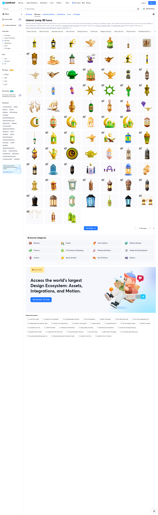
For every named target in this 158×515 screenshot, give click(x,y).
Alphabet (14, 123)
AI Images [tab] (76, 14)
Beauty (12, 134)
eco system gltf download (129, 332)
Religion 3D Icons (82, 31)
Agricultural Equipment (8, 148)
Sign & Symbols (71, 258)
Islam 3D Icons (70, 31)
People (68, 243)
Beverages (5, 142)
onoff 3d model (50, 327)
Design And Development (138, 250)
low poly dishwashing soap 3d (38, 336)
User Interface (103, 243)
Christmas (5, 115)
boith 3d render (145, 323)
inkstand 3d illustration (68, 327)
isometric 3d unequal (80, 323)
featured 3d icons (118, 26)
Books (12, 131)
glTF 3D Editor (150, 9)
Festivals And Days (104, 250)
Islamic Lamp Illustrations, (49, 28)
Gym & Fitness (103, 258)
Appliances (5, 131)
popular (103, 26)
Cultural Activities (7, 107)
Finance (37, 250)
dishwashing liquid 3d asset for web (64, 336)
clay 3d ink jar (93, 332)
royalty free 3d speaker (52, 319)
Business (5, 109)
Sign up (152, 3)
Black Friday (15, 153)
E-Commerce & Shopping (74, 250)
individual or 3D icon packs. (71, 26)
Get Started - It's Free (41, 300)
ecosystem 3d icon (34, 327)
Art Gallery (5, 134)
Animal (4, 151)
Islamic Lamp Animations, (33, 28)
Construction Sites (7, 159)
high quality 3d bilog (87, 327)
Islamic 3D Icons (31, 31)
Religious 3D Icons (106, 31)
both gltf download (122, 319)
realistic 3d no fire (85, 336)
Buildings (5, 112)
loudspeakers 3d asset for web (38, 323)
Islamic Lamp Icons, (63, 28)
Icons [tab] (69, 14)
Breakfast (5, 145)
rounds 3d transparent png (128, 327)
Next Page (89, 228)
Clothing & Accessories (8, 140)
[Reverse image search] (138, 9)
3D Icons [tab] (37, 14)
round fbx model (34, 319)
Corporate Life (6, 153)
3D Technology (13, 112)
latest (108, 26)
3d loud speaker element (75, 332)
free (39, 23)
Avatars (16, 107)
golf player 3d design (109, 332)
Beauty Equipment (7, 137)
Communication (7, 126)
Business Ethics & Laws (8, 120)
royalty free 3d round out (55, 332)
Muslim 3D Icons (44, 31)
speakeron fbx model (35, 332)
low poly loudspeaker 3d (141, 319)
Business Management (8, 118)
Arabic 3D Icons (118, 31)
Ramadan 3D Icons (57, 31)
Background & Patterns (8, 129)
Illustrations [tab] (61, 14)
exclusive (98, 26)
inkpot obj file (96, 323)
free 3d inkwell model (128, 323)
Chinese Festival (13, 151)
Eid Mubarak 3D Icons (145, 31)
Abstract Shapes (135, 243)
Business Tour (6, 123)
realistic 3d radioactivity (60, 323)
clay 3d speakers (90, 319)
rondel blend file (111, 323)
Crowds (12, 142)
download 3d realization (106, 327)
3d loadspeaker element (72, 319)
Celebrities (17, 159)
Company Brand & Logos (9, 156)
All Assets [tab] (29, 14)
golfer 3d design (106, 319)
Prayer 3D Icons (130, 31)
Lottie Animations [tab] (49, 14)
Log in (143, 3)
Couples (11, 109)
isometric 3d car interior (104, 336)
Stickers (132, 258)
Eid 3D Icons (94, 31)
